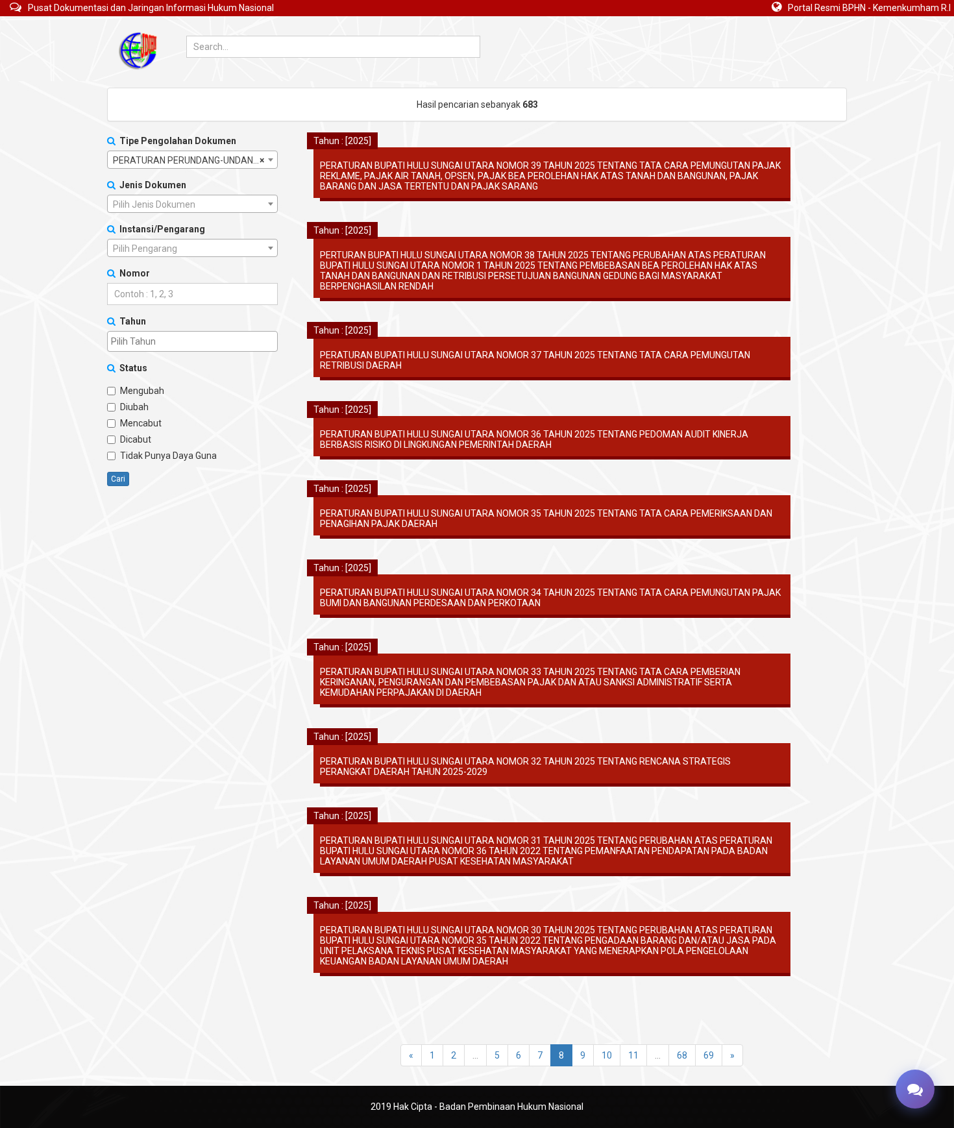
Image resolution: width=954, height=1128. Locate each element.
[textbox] (192, 204)
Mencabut (141, 423)
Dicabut (135, 439)
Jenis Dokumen (151, 185)
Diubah (134, 407)
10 (607, 1055)
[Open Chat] (915, 1089)
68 (682, 1055)
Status (131, 368)
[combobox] (192, 160)
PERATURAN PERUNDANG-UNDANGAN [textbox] (192, 160)
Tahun (131, 321)
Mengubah (142, 391)
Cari (118, 479)
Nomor (133, 273)
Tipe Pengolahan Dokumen (176, 141)
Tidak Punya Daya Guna (168, 455)
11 (633, 1055)
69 (708, 1055)
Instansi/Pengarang (160, 229)
